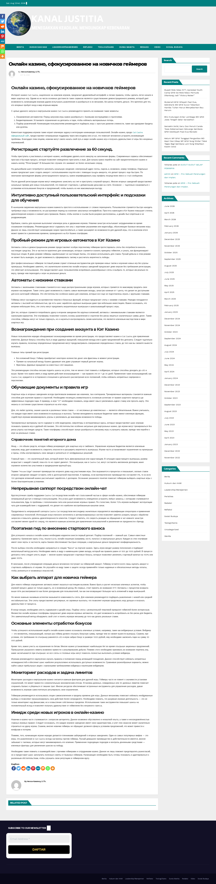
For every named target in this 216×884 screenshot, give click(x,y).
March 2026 (170, 219)
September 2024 (172, 338)
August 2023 (170, 411)
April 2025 (169, 292)
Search (168, 60)
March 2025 (170, 299)
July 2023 (169, 418)
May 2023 (169, 431)
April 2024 (169, 371)
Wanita (167, 536)
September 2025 (172, 259)
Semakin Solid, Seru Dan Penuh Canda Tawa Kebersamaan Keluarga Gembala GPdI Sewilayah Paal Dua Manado (183, 129)
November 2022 (172, 457)
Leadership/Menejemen (176, 490)
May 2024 (169, 365)
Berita (20, 47)
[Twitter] (18, 768)
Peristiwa (168, 496)
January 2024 (171, 378)
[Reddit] (23, 768)
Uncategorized (171, 529)
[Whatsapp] (48, 768)
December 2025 (172, 239)
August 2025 (170, 266)
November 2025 (172, 246)
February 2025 (171, 305)
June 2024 (169, 358)
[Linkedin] (28, 768)
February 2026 (171, 226)
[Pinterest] (33, 768)
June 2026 (169, 206)
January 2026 (171, 232)
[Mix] (43, 768)
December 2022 (172, 451)
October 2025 (171, 252)
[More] (52, 768)
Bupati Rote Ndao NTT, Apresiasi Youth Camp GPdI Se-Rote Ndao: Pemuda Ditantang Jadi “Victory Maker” (183, 93)
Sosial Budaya (174, 47)
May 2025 (169, 285)
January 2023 (171, 444)
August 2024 (170, 345)
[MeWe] (38, 768)
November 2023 (172, 391)
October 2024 (171, 332)
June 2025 (169, 279)
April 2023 (169, 438)
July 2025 (169, 272)
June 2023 (169, 424)
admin (167, 174)
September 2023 (172, 404)
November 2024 (172, 325)
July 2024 (169, 352)
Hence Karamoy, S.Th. (30, 72)
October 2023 (171, 398)
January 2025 (171, 312)
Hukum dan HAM (38, 47)
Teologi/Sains (106, 47)
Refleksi (87, 47)
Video (157, 47)
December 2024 (172, 318)
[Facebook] (14, 768)
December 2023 (172, 385)
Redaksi (144, 47)
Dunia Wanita (127, 47)
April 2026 (169, 213)
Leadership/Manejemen (65, 47)
